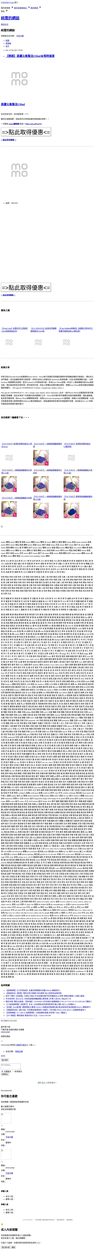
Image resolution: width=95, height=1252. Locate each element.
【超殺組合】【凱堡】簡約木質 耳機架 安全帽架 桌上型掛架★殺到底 (34, 993)
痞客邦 (19, 1045)
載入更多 (5, 1060)
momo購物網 (14, 124)
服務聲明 (69, 1220)
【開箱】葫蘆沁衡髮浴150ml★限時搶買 (30, 55)
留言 (24, 1045)
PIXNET (30, 1220)
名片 (7, 46)
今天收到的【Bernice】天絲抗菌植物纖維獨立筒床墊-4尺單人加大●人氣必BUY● (38, 999)
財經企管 (19, 1051)
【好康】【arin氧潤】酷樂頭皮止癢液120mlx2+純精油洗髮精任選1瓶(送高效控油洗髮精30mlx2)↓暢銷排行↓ (48, 1007)
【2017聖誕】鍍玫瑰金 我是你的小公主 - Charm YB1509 (28, 1015)
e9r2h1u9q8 (5, 1032)
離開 (13, 1247)
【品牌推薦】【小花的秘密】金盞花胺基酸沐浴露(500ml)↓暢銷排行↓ (33, 990)
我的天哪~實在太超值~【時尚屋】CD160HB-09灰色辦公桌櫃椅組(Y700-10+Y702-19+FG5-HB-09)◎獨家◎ (49, 1002)
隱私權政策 (60, 1220)
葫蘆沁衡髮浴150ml (13, 104)
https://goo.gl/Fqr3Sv (33, 124)
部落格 (8, 43)
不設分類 (20, 36)
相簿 (7, 41)
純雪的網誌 (10, 18)
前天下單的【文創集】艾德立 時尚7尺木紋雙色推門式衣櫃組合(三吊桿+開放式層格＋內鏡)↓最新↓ (45, 996)
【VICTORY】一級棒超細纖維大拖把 (16, 498)
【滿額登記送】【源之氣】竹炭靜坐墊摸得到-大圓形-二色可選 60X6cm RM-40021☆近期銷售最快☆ (46, 1010)
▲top (3, 1056)
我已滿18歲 (6, 1247)
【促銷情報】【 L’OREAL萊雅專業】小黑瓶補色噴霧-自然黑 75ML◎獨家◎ (36, 1013)
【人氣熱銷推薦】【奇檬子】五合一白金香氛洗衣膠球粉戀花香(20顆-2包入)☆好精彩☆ (41, 1004)
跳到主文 (4, 24)
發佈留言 (5, 1074)
